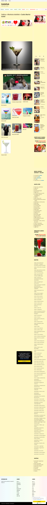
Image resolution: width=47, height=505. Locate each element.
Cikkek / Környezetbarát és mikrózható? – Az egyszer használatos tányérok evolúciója (39, 264)
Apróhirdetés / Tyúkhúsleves (39, 433)
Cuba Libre (36, 468)
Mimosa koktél (36, 206)
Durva (33, 493)
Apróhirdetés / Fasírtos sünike (39, 391)
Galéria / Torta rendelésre (38, 334)
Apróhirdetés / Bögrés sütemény (39, 407)
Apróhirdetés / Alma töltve (38, 450)
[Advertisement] (16, 34)
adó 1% (33, 481)
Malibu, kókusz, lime (37, 198)
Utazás (18, 494)
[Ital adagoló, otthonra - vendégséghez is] (37, 100)
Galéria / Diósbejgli (37, 354)
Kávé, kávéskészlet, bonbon (39, 218)
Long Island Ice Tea (37, 180)
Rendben (39, 501)
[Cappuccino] (37, 67)
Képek (20, 9)
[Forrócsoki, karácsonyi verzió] (37, 92)
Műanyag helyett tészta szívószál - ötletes (42, 126)
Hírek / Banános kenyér (38, 366)
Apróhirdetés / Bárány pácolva (39, 405)
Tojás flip (35, 470)
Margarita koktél (37, 211)
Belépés (10, 0)
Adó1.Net (18, 495)
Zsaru (33, 490)
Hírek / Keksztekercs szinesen (39, 364)
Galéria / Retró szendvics (38, 296)
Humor (18, 491)
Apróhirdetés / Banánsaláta (39, 408)
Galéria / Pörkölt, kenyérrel (38, 301)
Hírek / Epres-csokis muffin (38, 361)
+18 (32, 487)
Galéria (3, 14)
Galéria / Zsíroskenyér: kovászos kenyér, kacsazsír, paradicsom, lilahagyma (39, 312)
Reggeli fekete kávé (37, 225)
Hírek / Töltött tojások (38, 369)
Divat (33, 488)
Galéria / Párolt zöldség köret (39, 340)
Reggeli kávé (42, 87)
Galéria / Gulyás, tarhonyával (39, 342)
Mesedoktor (19, 483)
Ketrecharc (34, 491)
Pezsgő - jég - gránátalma (42, 59)
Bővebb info (39, 499)
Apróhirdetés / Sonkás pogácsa (39, 452)
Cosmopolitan (36, 175)
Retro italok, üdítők (37, 214)
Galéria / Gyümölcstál (38, 315)
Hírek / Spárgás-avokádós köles (39, 377)
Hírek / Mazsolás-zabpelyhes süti (40, 373)
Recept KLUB (19, 488)
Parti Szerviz (19, 484)
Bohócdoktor (32, 9)
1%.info (18, 493)
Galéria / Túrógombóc (38, 309)
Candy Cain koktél (15, 117)
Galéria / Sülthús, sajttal (38, 329)
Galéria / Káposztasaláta (38, 321)
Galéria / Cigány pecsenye (38, 297)
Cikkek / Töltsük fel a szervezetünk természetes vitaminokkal (38, 279)
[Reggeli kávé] (37, 87)
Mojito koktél (36, 209)
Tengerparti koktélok (26, 115)
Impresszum (3, 503)
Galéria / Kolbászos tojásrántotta (40, 336)
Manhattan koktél (37, 208)
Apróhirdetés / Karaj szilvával (39, 454)
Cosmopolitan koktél (37, 210)
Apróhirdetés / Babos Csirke (39, 410)
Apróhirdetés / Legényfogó (38, 446)
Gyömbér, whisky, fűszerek (38, 224)
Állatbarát (18, 490)
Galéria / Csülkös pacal (38, 303)
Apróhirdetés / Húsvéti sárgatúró (39, 435)
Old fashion (36, 213)
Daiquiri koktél (4, 154)
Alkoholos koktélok (13, 14)
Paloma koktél (36, 204)
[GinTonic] (37, 72)
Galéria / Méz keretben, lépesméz (40, 359)
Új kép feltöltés (42, 142)
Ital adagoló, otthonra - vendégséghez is (42, 101)
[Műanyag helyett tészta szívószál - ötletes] (37, 124)
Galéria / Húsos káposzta (38, 328)
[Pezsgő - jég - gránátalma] (37, 59)
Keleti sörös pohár (4, 137)
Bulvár (23, 9)
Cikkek (11, 9)
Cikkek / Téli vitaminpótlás (38, 272)
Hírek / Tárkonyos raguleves (39, 362)
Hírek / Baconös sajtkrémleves (39, 371)
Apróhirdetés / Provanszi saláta (39, 400)
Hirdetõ (15, 9)
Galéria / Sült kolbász (38, 299)
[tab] (36, 56)
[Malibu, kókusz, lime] (37, 115)
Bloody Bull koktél (15, 134)
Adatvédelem (8, 503)
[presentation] (36, 56)
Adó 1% (27, 9)
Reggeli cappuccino (37, 216)
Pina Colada (36, 467)
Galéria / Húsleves (37, 317)
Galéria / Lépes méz (37, 307)
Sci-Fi (17, 487)
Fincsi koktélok (36, 219)
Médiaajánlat (12, 503)
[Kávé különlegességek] (37, 81)
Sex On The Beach (37, 469)
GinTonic (41, 71)
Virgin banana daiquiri (38, 465)
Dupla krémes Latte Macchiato (39, 201)
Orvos (33, 495)
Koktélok (5, 4)
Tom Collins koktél (37, 205)
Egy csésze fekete (37, 215)
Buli (17, 485)
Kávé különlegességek (42, 82)
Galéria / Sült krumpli (38, 353)
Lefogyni (33, 484)
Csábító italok (25, 101)
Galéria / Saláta (36, 326)
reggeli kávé (36, 226)
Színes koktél (3, 120)
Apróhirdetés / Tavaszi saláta (39, 399)
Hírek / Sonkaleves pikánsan (39, 368)
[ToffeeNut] (37, 106)
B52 (35, 179)
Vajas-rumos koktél (37, 463)
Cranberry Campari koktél (16, 101)
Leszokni (33, 483)
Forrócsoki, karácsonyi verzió (42, 93)
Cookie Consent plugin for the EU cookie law (39, 503)
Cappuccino (42, 67)
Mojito (35, 177)
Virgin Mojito (36, 203)
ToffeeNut (42, 106)
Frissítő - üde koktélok (38, 223)
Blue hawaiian (4, 105)
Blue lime (24, 129)
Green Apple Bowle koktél (38, 464)
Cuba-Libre (36, 176)
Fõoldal (2, 9)
